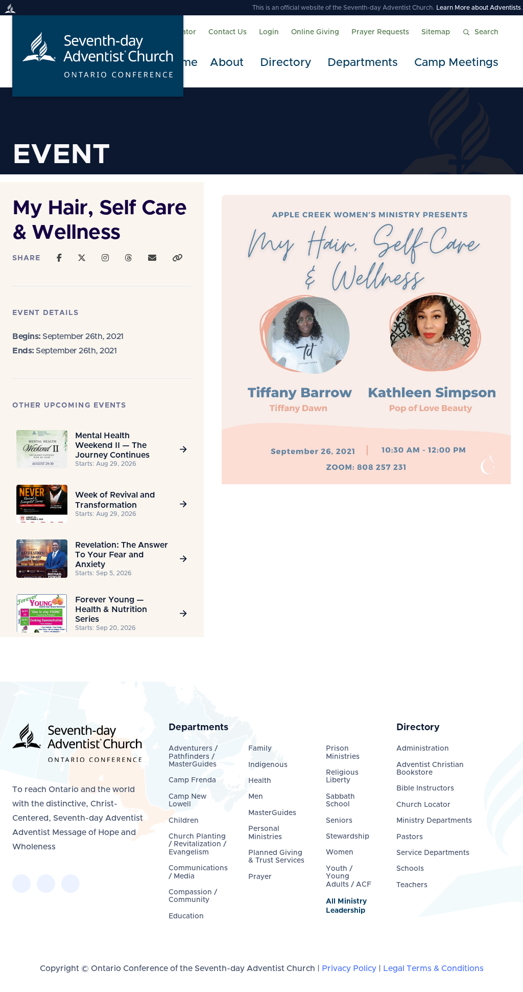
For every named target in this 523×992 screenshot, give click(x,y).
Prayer (260, 877)
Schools (410, 868)
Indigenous (268, 765)
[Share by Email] (152, 258)
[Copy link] (177, 258)
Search (486, 32)
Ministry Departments (434, 820)
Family (260, 748)
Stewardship (347, 836)
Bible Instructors (425, 788)
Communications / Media (198, 872)
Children (184, 820)
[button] (229, 63)
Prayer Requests (380, 32)
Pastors (409, 837)
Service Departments (432, 852)
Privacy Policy (349, 968)
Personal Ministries (265, 832)
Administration (422, 748)
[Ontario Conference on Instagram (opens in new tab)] (70, 883)
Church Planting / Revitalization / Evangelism (197, 844)
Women (339, 852)
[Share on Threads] (128, 258)
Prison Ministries (343, 752)
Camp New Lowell (187, 800)
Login (269, 32)
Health (259, 780)
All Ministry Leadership (346, 906)
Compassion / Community (193, 896)
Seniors (339, 820)
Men (255, 796)
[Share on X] (82, 258)
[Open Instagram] (105, 258)
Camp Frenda (192, 780)
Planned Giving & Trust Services (276, 856)
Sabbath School (340, 800)
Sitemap (435, 32)
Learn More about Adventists (478, 8)
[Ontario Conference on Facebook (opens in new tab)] (21, 883)
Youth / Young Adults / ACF (348, 876)
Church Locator (423, 804)
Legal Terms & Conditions (433, 968)
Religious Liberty (342, 776)
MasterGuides (272, 813)
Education (186, 916)
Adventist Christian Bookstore (430, 768)
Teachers (411, 885)
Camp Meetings (456, 63)
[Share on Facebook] (59, 258)
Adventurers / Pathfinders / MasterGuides (193, 756)
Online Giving (315, 32)
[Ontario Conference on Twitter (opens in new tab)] (46, 883)
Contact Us (227, 32)
